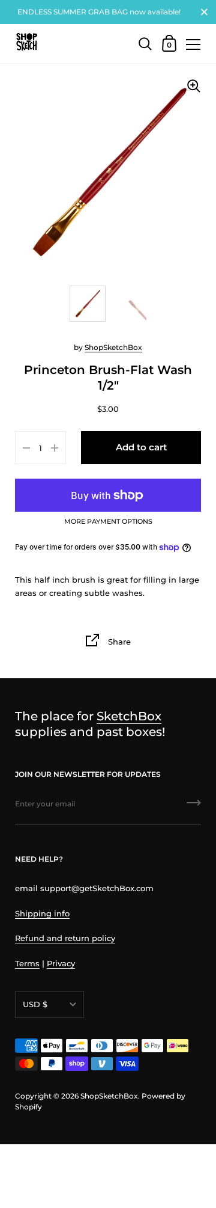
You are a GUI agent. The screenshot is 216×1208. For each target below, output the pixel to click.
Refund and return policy (65, 938)
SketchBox (129, 715)
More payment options (108, 522)
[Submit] (194, 807)
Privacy (61, 963)
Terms (27, 963)
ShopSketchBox (113, 347)
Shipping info (42, 913)
